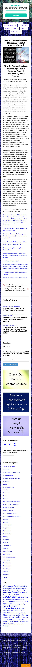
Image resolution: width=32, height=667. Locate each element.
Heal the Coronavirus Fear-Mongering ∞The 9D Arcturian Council (16, 43)
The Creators (16, 306)
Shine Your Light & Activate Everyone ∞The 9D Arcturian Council (16, 285)
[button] (16, 5)
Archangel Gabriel (8, 475)
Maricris (5, 522)
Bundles (5, 490)
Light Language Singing (9, 513)
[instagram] (15, 444)
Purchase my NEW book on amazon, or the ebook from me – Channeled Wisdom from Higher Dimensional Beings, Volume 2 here (15, 266)
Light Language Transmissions (11, 516)
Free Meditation (23, 25)
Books (22, 28)
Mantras (5, 519)
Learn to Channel (9, 25)
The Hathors (6, 569)
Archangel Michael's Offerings (11, 478)
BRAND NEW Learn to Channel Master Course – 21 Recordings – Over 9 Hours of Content (15, 255)
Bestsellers (6, 481)
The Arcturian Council (9, 557)
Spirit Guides (6, 554)
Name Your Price (15, 22)
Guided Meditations (8, 507)
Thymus (5, 571)
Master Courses (7, 525)
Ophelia (5, 536)
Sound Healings (7, 551)
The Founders (7, 566)
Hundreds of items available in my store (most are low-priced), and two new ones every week (15, 236)
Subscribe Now (16, 15)
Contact (18, 32)
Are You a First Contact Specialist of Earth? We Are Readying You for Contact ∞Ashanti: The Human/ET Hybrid (15, 330)
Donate (7, 28)
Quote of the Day (8, 306)
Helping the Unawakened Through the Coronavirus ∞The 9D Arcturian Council (15, 289)
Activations (6, 469)
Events (5, 496)
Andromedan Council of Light (11, 472)
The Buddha (6, 560)
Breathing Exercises (8, 487)
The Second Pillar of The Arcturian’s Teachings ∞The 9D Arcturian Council (15, 319)
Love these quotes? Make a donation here (15, 277)
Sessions (5, 548)
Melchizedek (6, 531)
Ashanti (5, 325)
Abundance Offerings (9, 466)
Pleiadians (6, 539)
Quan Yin (5, 542)
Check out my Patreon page (11, 261)
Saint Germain (7, 545)
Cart (12, 32)
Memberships (7, 533)
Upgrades (6, 574)
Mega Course (6, 528)
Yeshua (5, 577)
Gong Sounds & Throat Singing (11, 501)
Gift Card (5, 498)
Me (15, 28)
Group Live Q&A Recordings (11, 504)
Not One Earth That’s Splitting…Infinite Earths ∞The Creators (14, 309)
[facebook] (10, 444)
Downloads (6, 493)
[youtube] (5, 444)
